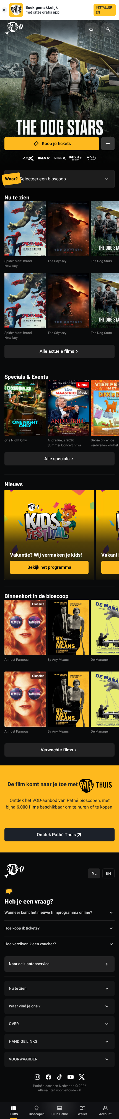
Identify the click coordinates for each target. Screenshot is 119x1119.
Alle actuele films (57, 351)
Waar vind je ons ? (24, 1006)
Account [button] (105, 1114)
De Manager (100, 659)
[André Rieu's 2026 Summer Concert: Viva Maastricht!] (68, 408)
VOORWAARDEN (23, 1059)
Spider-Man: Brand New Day (18, 263)
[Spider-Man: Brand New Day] (25, 228)
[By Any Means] (68, 627)
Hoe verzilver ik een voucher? (30, 944)
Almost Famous (16, 659)
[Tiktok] (59, 1077)
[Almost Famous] (25, 627)
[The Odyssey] (68, 228)
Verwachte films (57, 750)
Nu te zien (18, 988)
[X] (81, 1077)
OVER (14, 1024)
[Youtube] (70, 1077)
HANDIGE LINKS (23, 1041)
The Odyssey (57, 261)
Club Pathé (59, 1114)
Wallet (82, 1114)
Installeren (104, 10)
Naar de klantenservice (29, 964)
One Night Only (15, 440)
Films (14, 1114)
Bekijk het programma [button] (49, 567)
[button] (91, 29)
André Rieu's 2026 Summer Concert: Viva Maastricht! (64, 445)
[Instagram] (37, 1077)
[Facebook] (48, 1077)
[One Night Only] (25, 408)
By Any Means (58, 659)
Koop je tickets (56, 143)
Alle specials (56, 459)
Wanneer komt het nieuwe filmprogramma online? (48, 912)
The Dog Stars (101, 261)
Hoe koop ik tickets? (22, 928)
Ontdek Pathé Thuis (56, 834)
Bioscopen (37, 1114)
